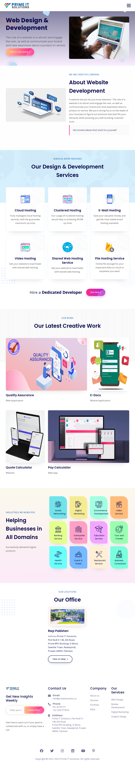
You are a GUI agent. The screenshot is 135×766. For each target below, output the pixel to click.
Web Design (117, 699)
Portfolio (94, 704)
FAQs (92, 709)
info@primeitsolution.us (65, 698)
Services (94, 700)
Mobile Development (118, 706)
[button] (129, 5)
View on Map (59, 659)
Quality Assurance (20, 395)
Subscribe (33, 710)
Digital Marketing (120, 712)
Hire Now (94, 292)
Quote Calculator (19, 467)
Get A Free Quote (19, 51)
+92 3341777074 (61, 710)
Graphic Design (118, 716)
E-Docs (95, 395)
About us (94, 695)
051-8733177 (59, 707)
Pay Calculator (59, 467)
